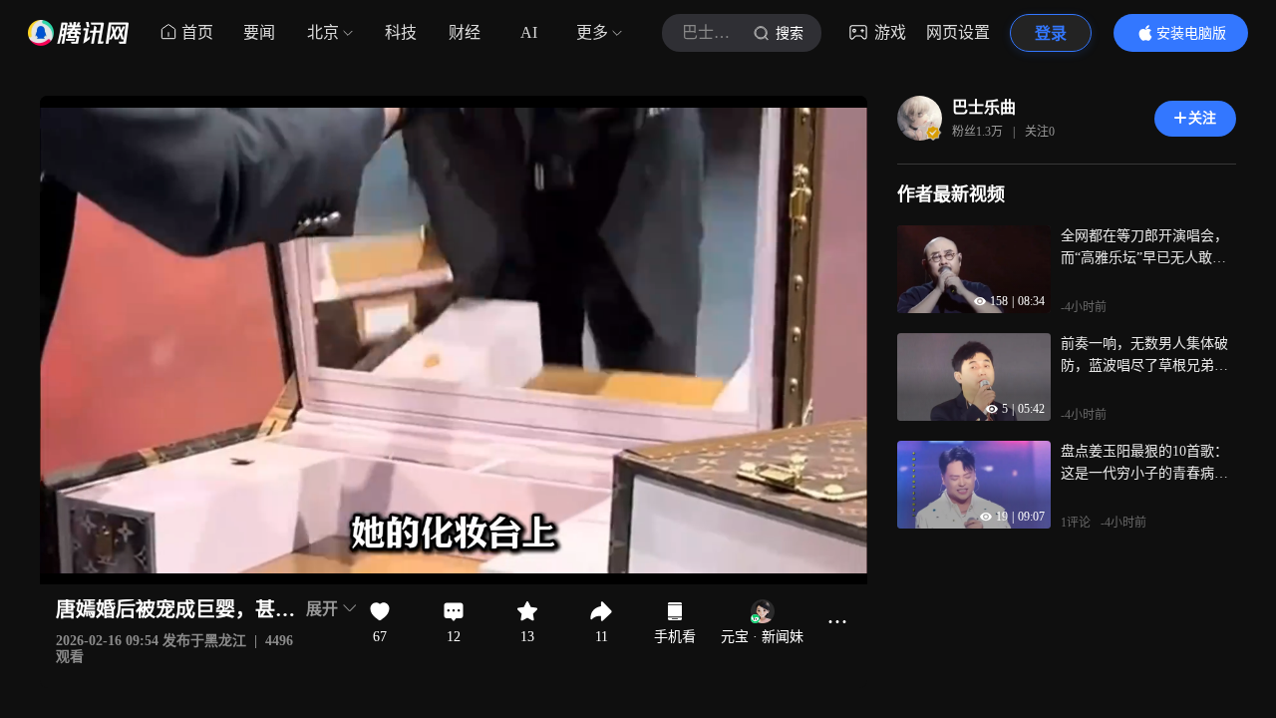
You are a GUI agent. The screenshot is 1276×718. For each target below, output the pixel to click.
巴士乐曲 (984, 107)
